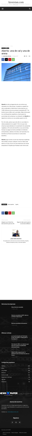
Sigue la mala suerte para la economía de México (24, 222)
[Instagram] (16, 422)
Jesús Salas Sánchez (7, 56)
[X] (6, 59)
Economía (7, 46)
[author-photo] (16, 236)
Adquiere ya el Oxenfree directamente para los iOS (7, 222)
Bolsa (12, 46)
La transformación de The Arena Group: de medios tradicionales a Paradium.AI (19, 337)
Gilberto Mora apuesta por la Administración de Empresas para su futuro (20, 354)
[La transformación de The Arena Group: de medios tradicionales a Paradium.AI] (5, 338)
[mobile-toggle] (2, 9)
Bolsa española (11, 204)
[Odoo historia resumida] (5, 309)
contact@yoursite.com (12, 412)
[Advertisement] (16, 28)
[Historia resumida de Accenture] (5, 326)
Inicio (2, 46)
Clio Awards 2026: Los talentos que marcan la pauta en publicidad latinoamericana (20, 345)
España (16, 204)
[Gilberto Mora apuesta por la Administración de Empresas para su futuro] (5, 354)
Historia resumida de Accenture (19, 323)
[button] (30, 9)
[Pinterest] (9, 59)
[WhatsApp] (13, 59)
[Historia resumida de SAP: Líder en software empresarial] (5, 318)
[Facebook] (2, 59)
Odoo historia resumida (17, 307)
